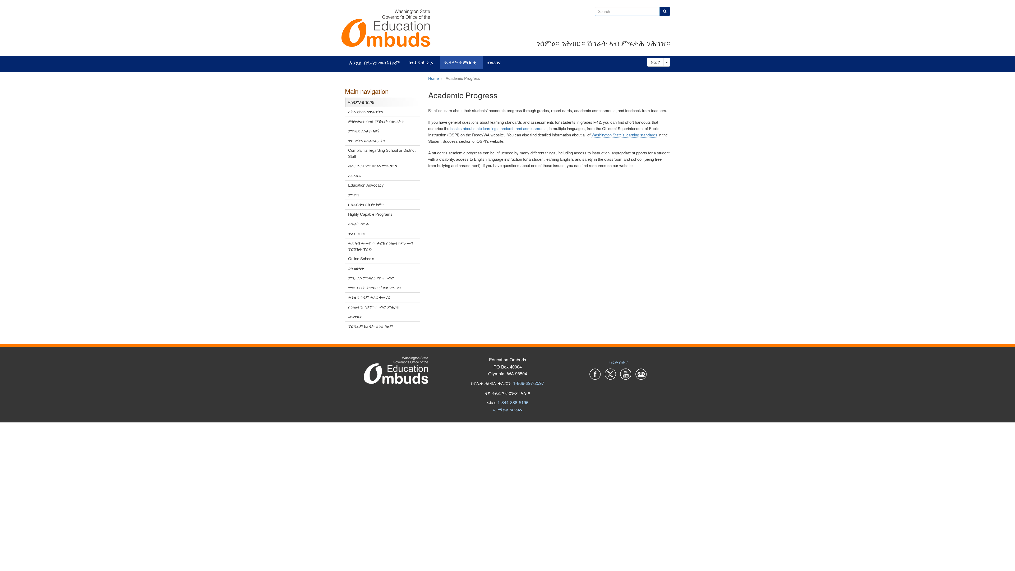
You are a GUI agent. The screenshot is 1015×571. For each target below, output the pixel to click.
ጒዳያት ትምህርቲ (460, 62)
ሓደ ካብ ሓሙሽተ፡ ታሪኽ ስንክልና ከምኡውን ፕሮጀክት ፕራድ (380, 246)
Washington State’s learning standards (624, 134)
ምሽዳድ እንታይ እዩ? (363, 130)
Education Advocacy (366, 185)
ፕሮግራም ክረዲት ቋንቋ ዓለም (370, 326)
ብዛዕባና (494, 62)
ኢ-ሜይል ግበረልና (507, 409)
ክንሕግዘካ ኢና (420, 62)
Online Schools (361, 258)
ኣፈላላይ (354, 175)
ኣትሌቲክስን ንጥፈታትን (365, 111)
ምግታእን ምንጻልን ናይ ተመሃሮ (371, 277)
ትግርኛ (655, 62)
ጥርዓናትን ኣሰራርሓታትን (366, 140)
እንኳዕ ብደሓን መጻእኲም (374, 62)
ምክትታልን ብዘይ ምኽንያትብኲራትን (376, 121)
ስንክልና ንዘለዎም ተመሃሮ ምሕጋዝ (373, 307)
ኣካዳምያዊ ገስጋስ (361, 102)
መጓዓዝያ (355, 316)
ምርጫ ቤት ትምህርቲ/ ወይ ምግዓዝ (374, 287)
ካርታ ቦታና (618, 362)
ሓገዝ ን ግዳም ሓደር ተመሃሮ (369, 297)
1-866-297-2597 (528, 383)
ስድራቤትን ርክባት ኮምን (366, 204)
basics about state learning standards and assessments (498, 128)
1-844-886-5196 (512, 402)
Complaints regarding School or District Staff (382, 153)
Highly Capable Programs (370, 214)
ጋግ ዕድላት (356, 268)
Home (433, 78)
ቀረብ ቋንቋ (357, 233)
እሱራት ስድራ (358, 223)
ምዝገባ (353, 194)
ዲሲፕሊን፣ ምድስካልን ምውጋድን (372, 165)
